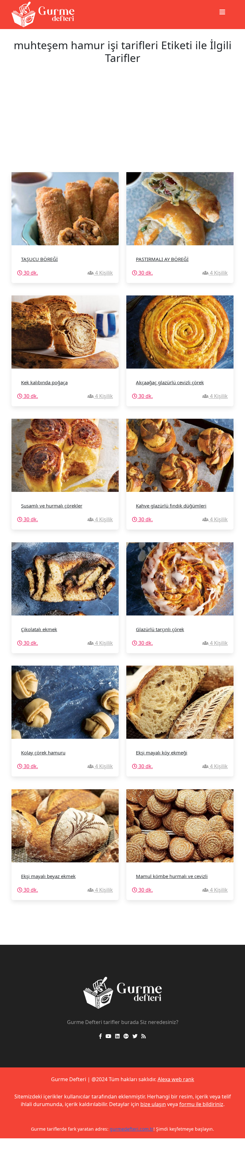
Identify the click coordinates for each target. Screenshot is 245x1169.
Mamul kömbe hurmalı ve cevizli (172, 876)
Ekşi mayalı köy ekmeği (161, 752)
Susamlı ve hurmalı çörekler (51, 505)
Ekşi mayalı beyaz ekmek (48, 876)
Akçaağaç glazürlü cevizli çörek (170, 382)
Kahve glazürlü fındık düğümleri (171, 505)
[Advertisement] (122, 124)
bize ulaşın (153, 1104)
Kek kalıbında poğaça (44, 382)
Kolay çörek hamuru (43, 752)
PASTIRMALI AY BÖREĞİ (162, 259)
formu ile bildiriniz (201, 1104)
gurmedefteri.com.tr (131, 1129)
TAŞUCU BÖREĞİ (39, 259)
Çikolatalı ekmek (39, 629)
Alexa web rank (176, 1079)
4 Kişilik (103, 272)
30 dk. (30, 272)
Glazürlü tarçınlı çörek (160, 629)
